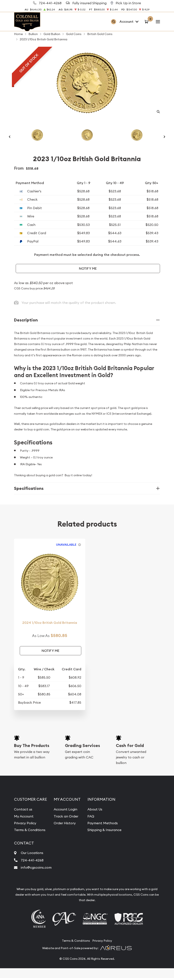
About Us (94, 809)
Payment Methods (102, 823)
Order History (65, 823)
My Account (24, 816)
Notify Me (88, 268)
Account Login (65, 809)
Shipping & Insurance (104, 830)
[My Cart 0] (147, 21)
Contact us (23, 809)
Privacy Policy (25, 823)
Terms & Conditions (29, 830)
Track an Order (66, 816)
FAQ (90, 816)
